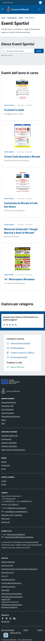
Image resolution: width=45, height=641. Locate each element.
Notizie (3, 461)
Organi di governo (7, 413)
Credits (39, 630)
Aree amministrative (8, 402)
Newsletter (5, 621)
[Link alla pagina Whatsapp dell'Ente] (10, 618)
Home (3, 18)
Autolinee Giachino (8, 579)
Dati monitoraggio (7, 630)
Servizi (25, 630)
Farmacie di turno (7, 572)
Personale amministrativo (10, 416)
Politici (3, 420)
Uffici (3, 423)
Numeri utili (5, 522)
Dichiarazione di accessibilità (11, 593)
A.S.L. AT (4, 576)
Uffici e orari (5, 518)
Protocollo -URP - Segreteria (11, 515)
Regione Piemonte (8, 3)
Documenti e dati (7, 406)
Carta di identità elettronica (11, 583)
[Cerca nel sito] (38, 9)
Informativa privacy (8, 586)
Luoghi (3, 481)
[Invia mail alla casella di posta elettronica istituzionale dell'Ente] (16, 508)
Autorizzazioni (6, 439)
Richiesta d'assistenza (9, 607)
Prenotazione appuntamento (11, 604)
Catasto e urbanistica (9, 442)
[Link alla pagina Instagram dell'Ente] (6, 618)
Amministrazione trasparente (11, 596)
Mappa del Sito (15, 632)
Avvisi (3, 468)
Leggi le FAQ (5, 599)
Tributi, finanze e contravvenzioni (13, 449)
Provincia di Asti (7, 565)
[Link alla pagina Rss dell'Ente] (14, 618)
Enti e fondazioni (7, 409)
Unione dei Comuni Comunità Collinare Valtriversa (19, 569)
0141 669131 (13, 504)
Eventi (21, 18)
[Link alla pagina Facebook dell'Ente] (2, 618)
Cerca (39, 51)
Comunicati (5, 465)
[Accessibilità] (6, 635)
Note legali (5, 590)
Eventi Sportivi (9, 105)
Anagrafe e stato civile (9, 435)
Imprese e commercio (9, 446)
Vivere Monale (12, 18)
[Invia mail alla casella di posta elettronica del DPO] (16, 534)
